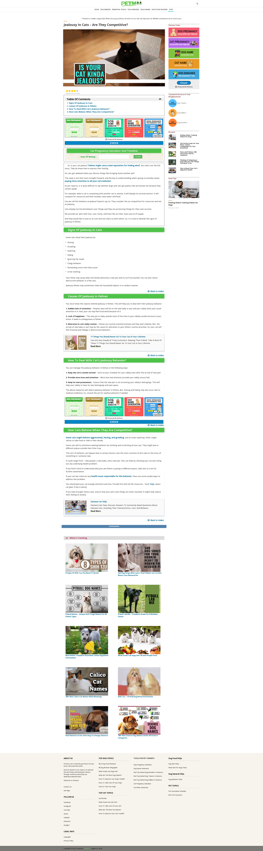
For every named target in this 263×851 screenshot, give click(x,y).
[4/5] (74, 90)
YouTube (67, 810)
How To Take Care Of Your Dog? (110, 783)
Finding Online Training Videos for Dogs (188, 136)
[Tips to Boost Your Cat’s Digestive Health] (172, 170)
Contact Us (68, 787)
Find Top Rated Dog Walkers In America (148, 780)
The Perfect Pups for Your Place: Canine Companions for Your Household (189, 146)
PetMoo (86, 848)
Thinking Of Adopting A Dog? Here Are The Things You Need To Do (189, 161)
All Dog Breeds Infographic (108, 767)
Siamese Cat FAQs (99, 501)
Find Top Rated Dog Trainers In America (148, 776)
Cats (171, 9)
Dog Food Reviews (159, 9)
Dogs (96, 9)
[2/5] (69, 90)
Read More (96, 346)
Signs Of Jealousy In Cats (80, 103)
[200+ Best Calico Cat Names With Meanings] (87, 681)
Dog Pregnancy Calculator (143, 765)
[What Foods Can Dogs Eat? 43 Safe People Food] (139, 640)
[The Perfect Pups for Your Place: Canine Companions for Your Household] (172, 145)
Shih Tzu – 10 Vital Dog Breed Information (135, 697)
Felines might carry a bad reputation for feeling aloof (114, 165)
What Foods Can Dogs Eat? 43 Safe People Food (137, 655)
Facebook (67, 802)
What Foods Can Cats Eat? (108, 802)
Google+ (67, 825)
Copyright (67, 837)
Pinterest (67, 821)
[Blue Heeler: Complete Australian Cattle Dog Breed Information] (87, 640)
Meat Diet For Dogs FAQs (177, 767)
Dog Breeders (182, 122)
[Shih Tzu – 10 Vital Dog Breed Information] (139, 681)
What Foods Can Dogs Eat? (108, 771)
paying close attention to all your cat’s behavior (88, 181)
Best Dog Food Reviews (107, 764)
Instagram (67, 806)
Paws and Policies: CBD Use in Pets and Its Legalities (188, 153)
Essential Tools (119, 9)
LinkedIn (67, 817)
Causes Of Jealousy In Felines (83, 106)
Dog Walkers (181, 113)
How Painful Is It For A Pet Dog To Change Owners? (87, 735)
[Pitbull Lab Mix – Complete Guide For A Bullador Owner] (139, 598)
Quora (66, 814)
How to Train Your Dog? (107, 786)
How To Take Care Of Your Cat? (110, 806)
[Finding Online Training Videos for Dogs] (172, 137)
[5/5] (77, 90)
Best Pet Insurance (175, 795)
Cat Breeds (103, 798)
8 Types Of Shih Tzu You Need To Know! (82, 573)
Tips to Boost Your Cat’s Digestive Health (188, 169)
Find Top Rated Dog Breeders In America (148, 772)
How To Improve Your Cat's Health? (111, 813)
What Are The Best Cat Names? (110, 810)
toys (152, 484)
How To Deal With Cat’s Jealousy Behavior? (89, 109)
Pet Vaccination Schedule (177, 791)
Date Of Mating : (88, 156)
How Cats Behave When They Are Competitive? (91, 111)
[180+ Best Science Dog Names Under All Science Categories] (139, 720)
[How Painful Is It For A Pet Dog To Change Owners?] (87, 720)
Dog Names (145, 9)
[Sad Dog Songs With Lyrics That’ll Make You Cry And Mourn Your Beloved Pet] (139, 557)
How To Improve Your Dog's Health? (112, 779)
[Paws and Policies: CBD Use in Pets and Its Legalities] (172, 154)
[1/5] (67, 90)
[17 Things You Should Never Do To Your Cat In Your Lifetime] (75, 342)
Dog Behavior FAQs (175, 779)
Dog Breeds (105, 9)
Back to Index (156, 291)
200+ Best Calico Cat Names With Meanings (84, 697)
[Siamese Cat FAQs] (75, 507)
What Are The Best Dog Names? (110, 775)
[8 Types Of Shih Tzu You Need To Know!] (87, 557)
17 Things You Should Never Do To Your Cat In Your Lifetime (118, 336)
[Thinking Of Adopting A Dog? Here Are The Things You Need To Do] (172, 162)
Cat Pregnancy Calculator (142, 784)
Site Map (67, 790)
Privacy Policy (68, 841)
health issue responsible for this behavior (111, 476)
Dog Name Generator (141, 768)
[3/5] (72, 90)
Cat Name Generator (141, 787)
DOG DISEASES (133, 9)
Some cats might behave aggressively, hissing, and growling (95, 437)
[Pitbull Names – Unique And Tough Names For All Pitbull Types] (87, 598)
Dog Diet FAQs (173, 764)
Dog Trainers (181, 103)
